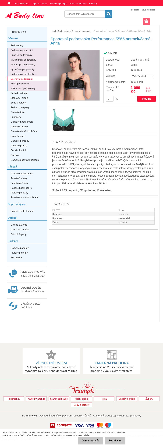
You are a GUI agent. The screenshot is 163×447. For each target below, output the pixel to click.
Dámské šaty (18, 136)
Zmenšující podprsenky (23, 64)
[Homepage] (8, 3)
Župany (149, 398)
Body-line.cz (29, 415)
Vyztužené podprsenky (23, 69)
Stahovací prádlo (19, 97)
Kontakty (93, 3)
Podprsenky (17, 45)
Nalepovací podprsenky (23, 88)
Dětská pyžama (19, 224)
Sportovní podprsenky (22, 79)
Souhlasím (115, 440)
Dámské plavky (19, 145)
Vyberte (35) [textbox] (139, 76)
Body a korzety (18, 102)
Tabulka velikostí (21, 3)
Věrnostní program (78, 3)
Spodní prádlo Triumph (22, 211)
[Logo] (27, 16)
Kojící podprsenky (20, 83)
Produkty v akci (19, 31)
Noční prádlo (81, 398)
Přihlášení (134, 10)
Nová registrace (148, 10)
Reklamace (123, 415)
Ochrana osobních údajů (77, 415)
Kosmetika (16, 257)
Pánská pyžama (19, 183)
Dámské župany (19, 126)
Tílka (104, 398)
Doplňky (15, 155)
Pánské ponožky (19, 192)
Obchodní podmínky (50, 415)
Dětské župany (18, 234)
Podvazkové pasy (20, 107)
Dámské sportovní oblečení (25, 159)
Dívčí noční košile (20, 229)
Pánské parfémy (19, 252)
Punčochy (16, 117)
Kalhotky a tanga (19, 93)
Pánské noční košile (21, 187)
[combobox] (142, 76)
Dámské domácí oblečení (24, 131)
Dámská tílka (18, 112)
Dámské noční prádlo (22, 121)
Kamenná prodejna (58, 3)
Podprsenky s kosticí (22, 50)
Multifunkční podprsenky (23, 59)
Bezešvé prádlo (19, 150)
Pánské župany (19, 178)
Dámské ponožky (20, 140)
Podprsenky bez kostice (23, 74)
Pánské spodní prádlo (22, 173)
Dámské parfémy (20, 248)
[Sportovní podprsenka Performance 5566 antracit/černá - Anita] (74, 51)
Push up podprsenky (21, 55)
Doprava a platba (39, 3)
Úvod (53, 31)
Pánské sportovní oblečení (24, 197)
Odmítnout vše (90, 440)
